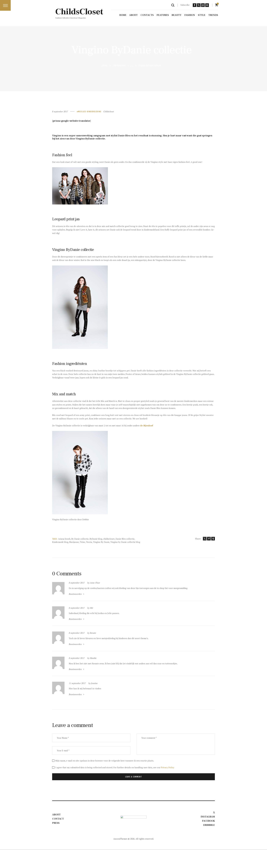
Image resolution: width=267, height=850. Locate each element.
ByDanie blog (96, 538)
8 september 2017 (60, 111)
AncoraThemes (120, 838)
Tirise (82, 542)
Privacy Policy (167, 767)
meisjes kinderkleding (89, 112)
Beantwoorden (75, 594)
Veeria (89, 542)
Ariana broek (64, 538)
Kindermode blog (60, 542)
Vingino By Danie (101, 542)
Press (56, 823)
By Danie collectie (80, 538)
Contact (58, 818)
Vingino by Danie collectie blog (125, 542)
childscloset (109, 538)
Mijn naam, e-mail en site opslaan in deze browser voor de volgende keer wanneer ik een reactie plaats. (104, 760)
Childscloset (108, 111)
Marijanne (74, 542)
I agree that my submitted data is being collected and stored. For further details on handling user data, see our (114, 767)
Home (104, 65)
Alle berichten (119, 65)
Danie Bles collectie (125, 538)
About (56, 814)
